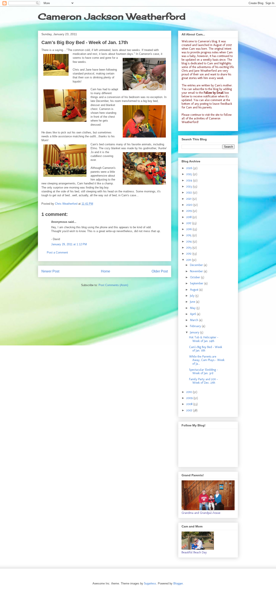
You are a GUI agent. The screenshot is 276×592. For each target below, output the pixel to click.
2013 (189, 247)
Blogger (178, 583)
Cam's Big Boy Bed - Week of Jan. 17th (205, 349)
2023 (189, 186)
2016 (189, 229)
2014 (189, 241)
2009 (189, 398)
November (197, 271)
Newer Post (50, 271)
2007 (189, 410)
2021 (189, 199)
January (195, 332)
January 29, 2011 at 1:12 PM (69, 244)
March (194, 320)
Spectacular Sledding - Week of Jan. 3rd (203, 371)
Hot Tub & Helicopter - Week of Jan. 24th (203, 339)
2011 (189, 260)
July (192, 296)
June (193, 302)
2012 (189, 253)
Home (105, 271)
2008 (189, 404)
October (195, 277)
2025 (189, 174)
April (193, 314)
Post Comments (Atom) (113, 285)
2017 (189, 223)
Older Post (160, 271)
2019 (189, 211)
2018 (189, 217)
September (197, 283)
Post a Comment (57, 252)
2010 (189, 392)
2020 (189, 205)
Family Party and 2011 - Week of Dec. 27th (203, 381)
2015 (189, 235)
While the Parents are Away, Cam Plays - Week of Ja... (206, 360)
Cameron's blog (207, 41)
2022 (189, 192)
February (196, 326)
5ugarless (150, 583)
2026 (189, 168)
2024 (189, 180)
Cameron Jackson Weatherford (111, 16)
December (197, 265)
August (194, 289)
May (193, 308)
